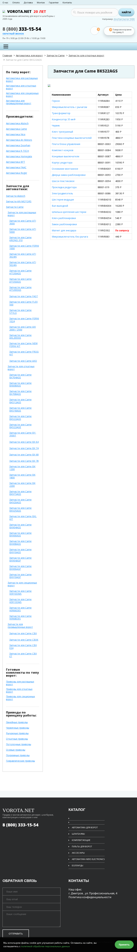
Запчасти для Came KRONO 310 (20, 239)
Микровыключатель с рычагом (69, 107)
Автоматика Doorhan (18, 145)
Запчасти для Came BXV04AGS (20, 526)
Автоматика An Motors (19, 140)
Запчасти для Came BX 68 (24, 454)
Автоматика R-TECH (17, 151)
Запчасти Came (56, 55)
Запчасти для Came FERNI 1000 (24, 247)
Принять (124, 944)
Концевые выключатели (65, 156)
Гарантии (53, 2)
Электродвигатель (62, 193)
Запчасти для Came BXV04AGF (20, 559)
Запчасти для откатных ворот (86, 55)
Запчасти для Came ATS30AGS (20, 272)
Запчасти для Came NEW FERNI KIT (23, 345)
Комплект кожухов (62, 150)
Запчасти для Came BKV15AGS (20, 493)
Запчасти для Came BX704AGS (20, 376)
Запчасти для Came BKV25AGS (20, 509)
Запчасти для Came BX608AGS (20, 384)
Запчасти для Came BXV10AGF (20, 576)
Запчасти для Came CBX (23, 633)
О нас (5, 2)
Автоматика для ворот (29, 55)
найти (126, 12)
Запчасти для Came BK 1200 (22, 468)
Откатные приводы (17, 739)
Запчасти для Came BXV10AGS (20, 551)
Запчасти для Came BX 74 (24, 448)
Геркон (56, 100)
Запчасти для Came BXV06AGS (20, 534)
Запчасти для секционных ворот (22, 584)
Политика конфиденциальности (89, 897)
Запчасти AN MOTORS (18, 201)
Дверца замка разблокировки (69, 174)
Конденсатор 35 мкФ (64, 119)
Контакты (67, 2)
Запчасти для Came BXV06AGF (20, 568)
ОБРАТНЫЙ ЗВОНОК (13, 34)
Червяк (56, 125)
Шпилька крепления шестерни (69, 211)
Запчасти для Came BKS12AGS (20, 401)
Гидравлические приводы (20, 761)
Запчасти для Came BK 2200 (22, 485)
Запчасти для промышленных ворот (20, 626)
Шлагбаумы (78, 833)
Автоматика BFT (15, 162)
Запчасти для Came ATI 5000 (22, 230)
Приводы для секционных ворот (20, 698)
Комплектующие (81, 840)
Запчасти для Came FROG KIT (24, 353)
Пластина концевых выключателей (72, 137)
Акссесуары (78, 852)
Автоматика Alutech (17, 123)
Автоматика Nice (15, 134)
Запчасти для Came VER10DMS (20, 592)
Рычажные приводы (17, 733)
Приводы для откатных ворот (19, 690)
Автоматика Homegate (19, 156)
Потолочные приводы (18, 744)
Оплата (16, 2)
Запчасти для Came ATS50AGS (20, 280)
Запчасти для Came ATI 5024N (22, 264)
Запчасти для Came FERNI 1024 (24, 320)
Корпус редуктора (62, 162)
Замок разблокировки (64, 224)
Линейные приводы (17, 722)
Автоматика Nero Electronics (88, 859)
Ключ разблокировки (64, 218)
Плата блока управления (66, 144)
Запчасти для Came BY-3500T (22, 434)
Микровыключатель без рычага (70, 236)
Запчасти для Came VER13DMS (20, 601)
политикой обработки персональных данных (45, 946)
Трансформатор (61, 113)
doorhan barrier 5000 (124, 19)
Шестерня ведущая (63, 199)
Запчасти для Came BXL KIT (23, 518)
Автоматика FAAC (16, 167)
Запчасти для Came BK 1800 (22, 476)
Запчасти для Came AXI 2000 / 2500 (22, 328)
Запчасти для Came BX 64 (24, 442)
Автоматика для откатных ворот (21, 87)
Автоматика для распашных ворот (22, 80)
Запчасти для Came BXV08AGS (20, 543)
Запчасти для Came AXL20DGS (20, 337)
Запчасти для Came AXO (23, 361)
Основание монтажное (65, 168)
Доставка (28, 2)
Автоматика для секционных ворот (22, 95)
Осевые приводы (15, 750)
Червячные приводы (17, 728)
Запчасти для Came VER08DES (20, 617)
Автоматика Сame (16, 129)
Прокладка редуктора (64, 187)
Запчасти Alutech (15, 196)
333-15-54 (22, 29)
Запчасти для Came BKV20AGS (20, 501)
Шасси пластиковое (63, 181)
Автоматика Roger (16, 173)
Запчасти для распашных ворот (22, 214)
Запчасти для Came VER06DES (20, 609)
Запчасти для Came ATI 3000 (22, 222)
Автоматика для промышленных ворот (18, 102)
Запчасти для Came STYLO (20, 312)
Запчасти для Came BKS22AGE (20, 426)
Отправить (16, 933)
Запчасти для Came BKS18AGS (20, 409)
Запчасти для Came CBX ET (23, 655)
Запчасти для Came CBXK (23, 639)
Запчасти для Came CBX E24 (23, 647)
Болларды (77, 865)
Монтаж (41, 2)
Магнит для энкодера (64, 230)
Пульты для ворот (82, 846)
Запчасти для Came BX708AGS (20, 393)
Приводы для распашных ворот (20, 683)
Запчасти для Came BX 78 (24, 461)
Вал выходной (60, 205)
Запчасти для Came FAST (23, 296)
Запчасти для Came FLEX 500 (23, 303)
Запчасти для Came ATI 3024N (22, 255)
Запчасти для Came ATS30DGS (20, 289)
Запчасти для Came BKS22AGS (20, 418)
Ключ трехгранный (62, 131)
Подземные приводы (18, 755)
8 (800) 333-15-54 (20, 825)
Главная (7, 55)
